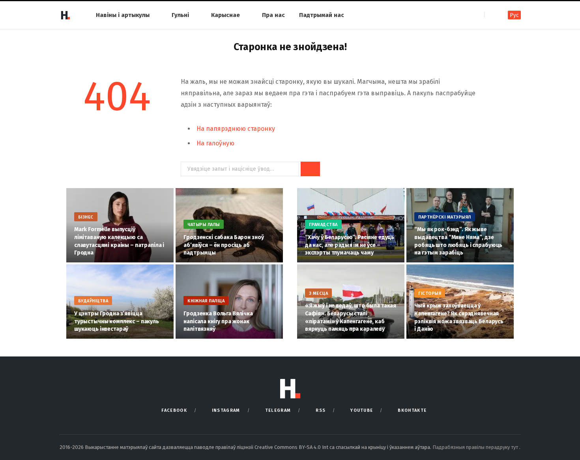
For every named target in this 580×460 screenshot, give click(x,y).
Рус (514, 15)
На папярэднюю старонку (235, 128)
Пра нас (273, 15)
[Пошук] (491, 15)
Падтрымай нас (321, 15)
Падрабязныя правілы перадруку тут (475, 447)
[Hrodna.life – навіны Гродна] (65, 15)
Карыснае (225, 15)
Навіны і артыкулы (123, 15)
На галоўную (215, 143)
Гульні (180, 15)
